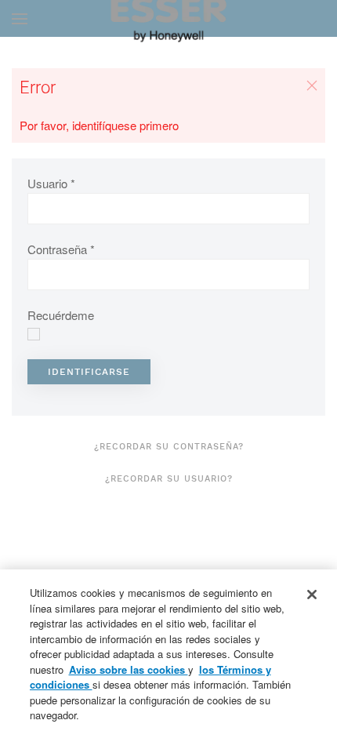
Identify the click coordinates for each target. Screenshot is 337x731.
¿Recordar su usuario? (169, 479)
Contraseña (61, 249)
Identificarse (89, 371)
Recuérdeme (60, 315)
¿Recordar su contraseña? (169, 447)
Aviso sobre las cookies (128, 669)
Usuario (51, 183)
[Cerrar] (312, 594)
